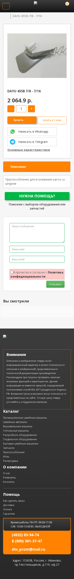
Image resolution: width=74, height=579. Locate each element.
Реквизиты (9, 477)
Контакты (8, 482)
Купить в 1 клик (52, 120)
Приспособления (13, 452)
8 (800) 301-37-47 (27, 540)
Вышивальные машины (17, 426)
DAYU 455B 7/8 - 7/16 (27, 16)
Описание (18, 167)
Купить (18, 120)
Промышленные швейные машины (25, 417)
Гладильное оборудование (20, 439)
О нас (6, 473)
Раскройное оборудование (20, 435)
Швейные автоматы (15, 422)
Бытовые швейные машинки (20, 443)
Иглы (6, 456)
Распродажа (10, 461)
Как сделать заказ (13, 501)
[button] (63, 30)
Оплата (7, 509)
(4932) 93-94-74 (25, 534)
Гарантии (9, 513)
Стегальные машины (16, 430)
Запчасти (8, 448)
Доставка (8, 505)
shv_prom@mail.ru (28, 549)
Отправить (55, 284)
